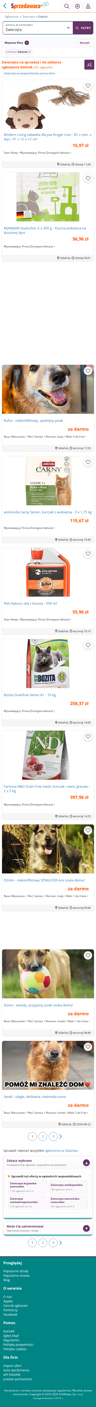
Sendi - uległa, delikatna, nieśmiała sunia (35, 1096)
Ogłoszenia (12, 16)
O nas (7, 1297)
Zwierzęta (29, 16)
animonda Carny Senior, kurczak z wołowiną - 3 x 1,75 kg (48, 512)
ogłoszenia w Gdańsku (61, 1150)
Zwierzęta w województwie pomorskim (29, 73)
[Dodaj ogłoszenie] (77, 6)
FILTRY (86, 28)
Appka (8, 1301)
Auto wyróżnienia (16, 1370)
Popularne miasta (16, 1275)
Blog (6, 1280)
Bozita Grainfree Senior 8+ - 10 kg (30, 695)
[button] (38, 27)
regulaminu (64, 1390)
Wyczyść (85, 42)
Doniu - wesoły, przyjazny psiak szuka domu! (38, 1005)
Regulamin (11, 1340)
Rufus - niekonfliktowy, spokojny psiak (33, 420)
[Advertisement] (48, 314)
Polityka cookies (15, 1349)
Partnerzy (10, 1310)
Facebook (10, 1314)
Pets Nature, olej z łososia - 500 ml (30, 603)
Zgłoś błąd (11, 1336)
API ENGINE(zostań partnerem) (17, 1376)
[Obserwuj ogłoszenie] (88, 86)
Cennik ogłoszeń (15, 1305)
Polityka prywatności (18, 1344)
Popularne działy (15, 1271)
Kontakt (9, 1331)
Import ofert (12, 1366)
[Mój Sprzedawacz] (88, 6)
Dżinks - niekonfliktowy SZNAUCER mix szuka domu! (44, 880)
